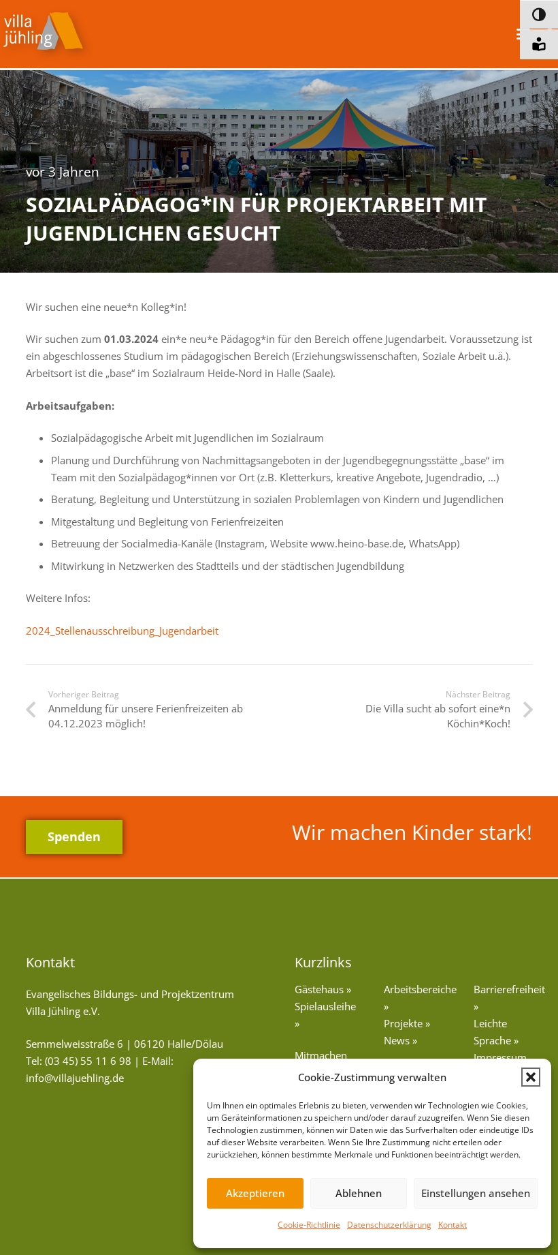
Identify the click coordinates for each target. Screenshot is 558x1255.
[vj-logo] (47, 34)
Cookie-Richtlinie (309, 1224)
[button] (531, 1077)
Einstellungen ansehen (475, 1193)
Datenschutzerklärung (389, 1224)
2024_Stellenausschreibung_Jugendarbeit (122, 630)
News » (400, 1040)
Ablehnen (358, 1193)
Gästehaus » (323, 989)
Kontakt (452, 1224)
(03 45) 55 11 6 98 (88, 1061)
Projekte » (407, 1023)
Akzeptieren (255, 1193)
